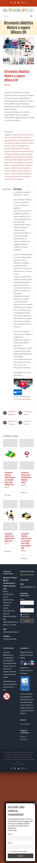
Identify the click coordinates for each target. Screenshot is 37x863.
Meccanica (23, 135)
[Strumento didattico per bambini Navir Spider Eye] (10, 515)
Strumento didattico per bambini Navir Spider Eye (10, 537)
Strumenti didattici (16, 137)
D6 (22, 149)
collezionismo (15, 149)
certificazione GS (23, 146)
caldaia (17, 143)
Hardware (15, 135)
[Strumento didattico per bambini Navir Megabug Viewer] (27, 454)
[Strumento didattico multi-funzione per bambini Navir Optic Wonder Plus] (10, 454)
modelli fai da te (16, 168)
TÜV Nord (13, 179)
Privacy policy (25, 724)
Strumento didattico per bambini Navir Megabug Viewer (26, 477)
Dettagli (8, 495)
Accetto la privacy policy (25, 615)
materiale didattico (17, 165)
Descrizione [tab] (7, 189)
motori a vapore (10, 173)
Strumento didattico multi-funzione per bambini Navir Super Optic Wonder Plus (26, 541)
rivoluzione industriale (12, 176)
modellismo (27, 171)
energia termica (18, 151)
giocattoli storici (20, 157)
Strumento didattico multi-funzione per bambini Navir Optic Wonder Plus (10, 479)
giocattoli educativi (18, 154)
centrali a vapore (10, 146)
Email (22, 607)
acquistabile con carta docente (18, 140)
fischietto (7, 154)
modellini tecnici (16, 171)
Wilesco (20, 179)
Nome (22, 599)
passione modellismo (24, 173)
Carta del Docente (26, 143)
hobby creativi (28, 160)
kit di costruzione (19, 162)
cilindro (7, 149)
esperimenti (28, 151)
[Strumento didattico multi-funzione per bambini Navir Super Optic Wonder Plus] (27, 515)
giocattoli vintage (16, 160)
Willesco (27, 137)
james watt (8, 162)
